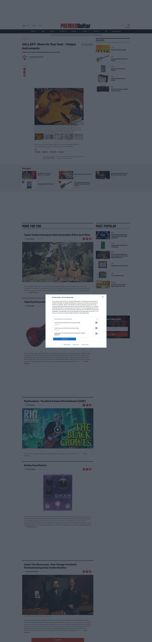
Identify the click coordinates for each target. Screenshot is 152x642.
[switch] (96, 323)
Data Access (76, 344)
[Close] (103, 297)
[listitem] (76, 319)
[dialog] (76, 321)
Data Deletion (67, 344)
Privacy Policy (85, 344)
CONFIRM (65, 339)
